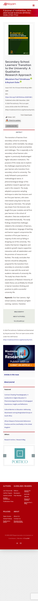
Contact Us (17, 519)
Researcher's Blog (28, 502)
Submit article (7, 495)
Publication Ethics (6, 521)
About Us (17, 516)
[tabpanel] (19, 221)
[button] (4, 455)
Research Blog (20, 440)
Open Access (7, 516)
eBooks (26, 496)
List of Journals (7, 491)
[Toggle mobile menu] (34, 5)
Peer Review (17, 495)
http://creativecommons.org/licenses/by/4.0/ (18, 340)
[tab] (19, 132)
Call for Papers (7, 493)
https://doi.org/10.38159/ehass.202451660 (18, 97)
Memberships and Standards (18, 521)
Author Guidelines (6, 498)
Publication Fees (8, 501)
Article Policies (7, 519)
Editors (16, 491)
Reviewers (17, 493)
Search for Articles (27, 491)
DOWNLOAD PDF (12, 126)
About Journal (9, 382)
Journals (26, 494)
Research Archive (9, 440)
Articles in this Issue (11, 375)
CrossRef (26, 538)
